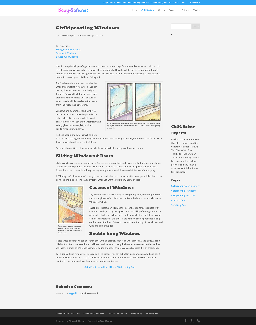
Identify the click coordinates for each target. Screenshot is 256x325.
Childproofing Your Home (138, 2)
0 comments (98, 35)
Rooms (172, 10)
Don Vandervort (64, 35)
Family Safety (179, 2)
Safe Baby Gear (193, 2)
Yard (195, 10)
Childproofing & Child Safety (114, 2)
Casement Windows (66, 53)
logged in (73, 293)
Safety (184, 10)
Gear (160, 10)
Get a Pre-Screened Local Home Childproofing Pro (109, 267)
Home (135, 10)
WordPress (106, 321)
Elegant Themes (77, 321)
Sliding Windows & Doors (68, 49)
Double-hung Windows (67, 56)
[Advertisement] (185, 79)
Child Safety (146, 10)
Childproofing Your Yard (161, 2)
